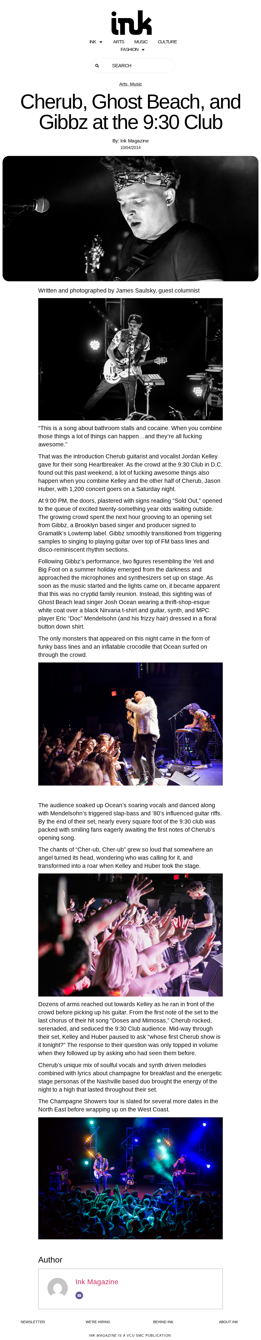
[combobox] (133, 65)
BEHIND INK (163, 1322)
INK (92, 41)
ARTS (118, 41)
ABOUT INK (228, 1322)
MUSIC (141, 41)
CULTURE (167, 41)
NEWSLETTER (33, 1322)
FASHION (129, 49)
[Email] (79, 1295)
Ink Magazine (97, 1282)
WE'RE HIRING (98, 1322)
